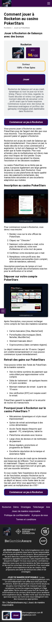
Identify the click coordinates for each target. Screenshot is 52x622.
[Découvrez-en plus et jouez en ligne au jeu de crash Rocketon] (6, 3)
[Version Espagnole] (18, 18)
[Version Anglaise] (4, 18)
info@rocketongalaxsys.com (28, 612)
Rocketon (7, 28)
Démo (16, 507)
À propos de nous (40, 515)
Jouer (26, 79)
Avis (48, 507)
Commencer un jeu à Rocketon (26, 122)
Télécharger (38, 507)
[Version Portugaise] (25, 18)
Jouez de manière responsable (26, 511)
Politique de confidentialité (17, 515)
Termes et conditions (26, 519)
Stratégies (26, 507)
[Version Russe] (11, 18)
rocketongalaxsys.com (26, 615)
